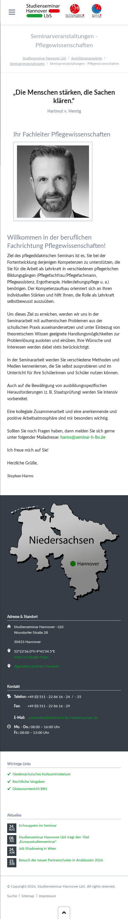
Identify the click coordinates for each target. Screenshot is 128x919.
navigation (11, 12)
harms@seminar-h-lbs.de (82, 437)
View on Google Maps (31, 657)
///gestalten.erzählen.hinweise (36, 666)
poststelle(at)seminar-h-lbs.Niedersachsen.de (63, 717)
